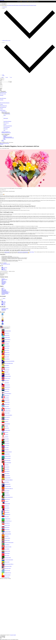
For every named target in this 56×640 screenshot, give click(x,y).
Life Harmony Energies (5, 308)
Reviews (3, 75)
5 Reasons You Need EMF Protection (9, 137)
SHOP (4, 8)
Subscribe (6, 272)
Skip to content (2, 0)
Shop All (8, 131)
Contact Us (3, 278)
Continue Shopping (2, 110)
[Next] (4, 637)
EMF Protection (4, 290)
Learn (3, 42)
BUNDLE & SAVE (6, 40)
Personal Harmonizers (5, 292)
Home (1, 143)
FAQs (2, 280)
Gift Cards (3, 294)
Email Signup (4, 282)
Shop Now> (37, 1)
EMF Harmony (4, 309)
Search (1, 80)
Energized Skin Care (4, 291)
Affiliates (3, 284)
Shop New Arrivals (4, 131)
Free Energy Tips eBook (5, 293)
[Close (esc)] (2, 637)
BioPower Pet (4, 310)
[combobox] (4, 81)
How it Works (5, 135)
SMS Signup (3, 283)
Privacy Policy (4, 281)
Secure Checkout (3, 91)
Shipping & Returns (4, 279)
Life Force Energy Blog (5, 143)
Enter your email (2, 272)
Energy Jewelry (4, 289)
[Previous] (1, 637)
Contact (5, 139)
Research (5, 136)
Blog (4, 138)
